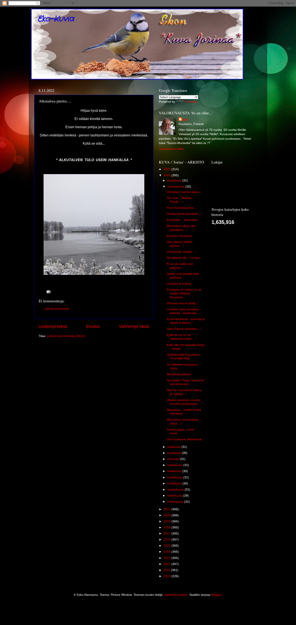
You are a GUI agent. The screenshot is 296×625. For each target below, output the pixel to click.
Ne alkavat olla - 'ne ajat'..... (186, 257)
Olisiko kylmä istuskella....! (184, 213)
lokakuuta (174, 447)
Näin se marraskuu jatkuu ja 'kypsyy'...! (184, 391)
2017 (167, 533)
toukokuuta (175, 477)
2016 (167, 539)
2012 (167, 564)
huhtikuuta (174, 483)
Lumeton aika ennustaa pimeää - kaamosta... (183, 311)
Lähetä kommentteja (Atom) (66, 336)
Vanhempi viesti (134, 326)
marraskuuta (176, 186)
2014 (167, 551)
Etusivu (93, 326)
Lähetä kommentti (56, 308)
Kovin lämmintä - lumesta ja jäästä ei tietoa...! (186, 320)
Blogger (216, 594)
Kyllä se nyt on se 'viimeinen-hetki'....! (181, 336)
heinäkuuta (175, 465)
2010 (167, 576)
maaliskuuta (176, 489)
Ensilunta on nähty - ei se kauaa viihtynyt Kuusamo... (184, 293)
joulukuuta (174, 180)
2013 (167, 558)
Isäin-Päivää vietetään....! (184, 328)
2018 (167, 527)
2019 (167, 521)
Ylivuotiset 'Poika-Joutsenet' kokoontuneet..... (186, 382)
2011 (167, 570)
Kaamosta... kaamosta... (183, 220)
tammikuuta (175, 501)
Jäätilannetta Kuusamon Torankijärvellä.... (183, 356)
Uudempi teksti (53, 326)
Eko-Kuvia (55, 18)
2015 (167, 545)
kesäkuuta (174, 471)
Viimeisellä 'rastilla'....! (182, 251)
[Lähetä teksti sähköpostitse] (48, 291)
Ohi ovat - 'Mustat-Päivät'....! (179, 199)
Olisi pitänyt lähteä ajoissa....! (179, 243)
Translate (191, 101)
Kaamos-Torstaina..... (181, 236)
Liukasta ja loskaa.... (181, 283)
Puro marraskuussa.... (182, 207)
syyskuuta (174, 453)
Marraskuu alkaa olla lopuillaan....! (181, 227)
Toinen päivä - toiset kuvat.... (180, 431)
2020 (167, 515)
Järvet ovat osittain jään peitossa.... (183, 275)
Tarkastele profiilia (171, 149)
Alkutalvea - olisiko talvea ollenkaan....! (184, 411)
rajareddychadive (176, 594)
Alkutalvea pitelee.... (180, 374)
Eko (186, 119)
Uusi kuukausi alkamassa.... (186, 439)
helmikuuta (175, 495)
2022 (167, 175)
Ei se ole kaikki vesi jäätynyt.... (180, 265)
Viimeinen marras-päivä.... (185, 192)
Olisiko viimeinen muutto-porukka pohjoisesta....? (185, 401)
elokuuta (173, 459)
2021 (167, 509)
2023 (167, 169)
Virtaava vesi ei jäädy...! (183, 303)
